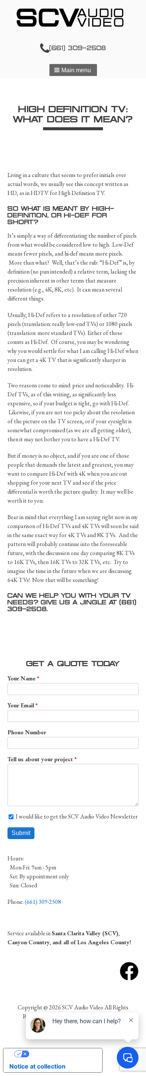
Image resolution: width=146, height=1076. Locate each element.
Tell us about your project (40, 759)
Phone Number (26, 732)
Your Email (20, 705)
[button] (73, 70)
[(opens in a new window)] (129, 970)
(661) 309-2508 (77, 48)
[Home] (73, 17)
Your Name (21, 678)
